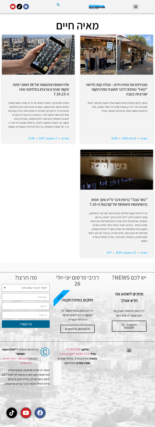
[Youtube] (13, 6)
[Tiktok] (19, 6)
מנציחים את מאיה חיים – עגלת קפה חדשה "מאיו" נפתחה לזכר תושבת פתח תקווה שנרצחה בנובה (116, 89)
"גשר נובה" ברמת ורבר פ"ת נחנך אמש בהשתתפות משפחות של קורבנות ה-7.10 (118, 202)
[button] (136, 7)
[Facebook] (26, 6)
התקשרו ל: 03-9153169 (129, 326)
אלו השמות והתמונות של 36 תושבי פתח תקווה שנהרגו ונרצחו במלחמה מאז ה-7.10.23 (41, 89)
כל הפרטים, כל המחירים (77, 329)
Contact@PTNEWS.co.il (74, 354)
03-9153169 (73, 349)
